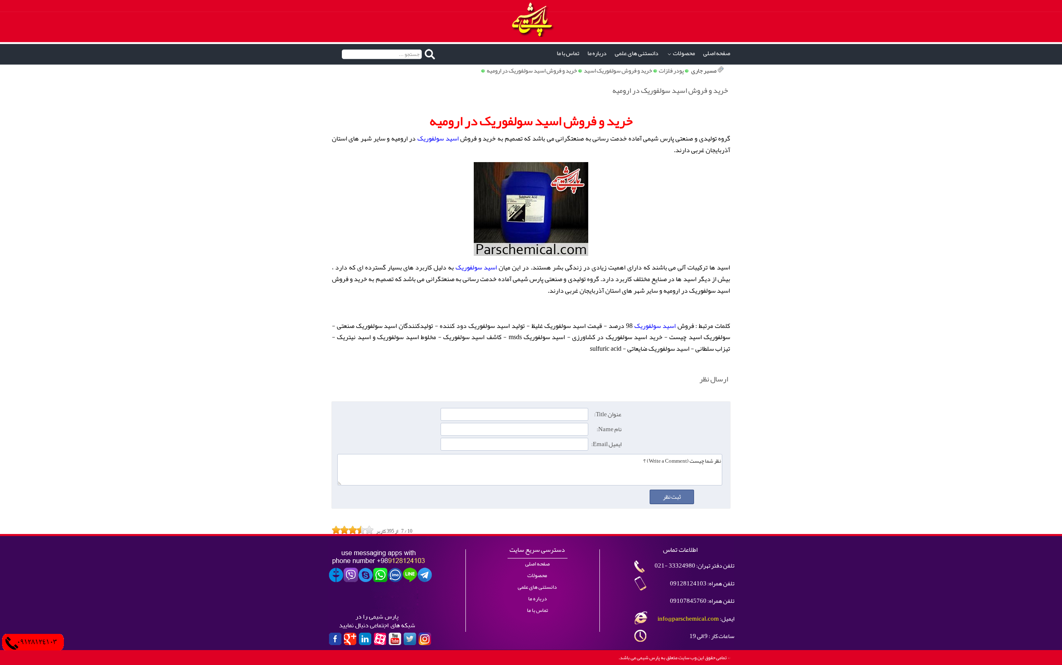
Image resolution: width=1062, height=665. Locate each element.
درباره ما (597, 53)
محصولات (684, 53)
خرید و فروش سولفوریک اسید (618, 71)
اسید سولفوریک (438, 138)
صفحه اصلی (716, 53)
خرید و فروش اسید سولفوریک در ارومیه (532, 71)
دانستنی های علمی (636, 53)
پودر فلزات (671, 71)
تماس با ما (568, 53)
